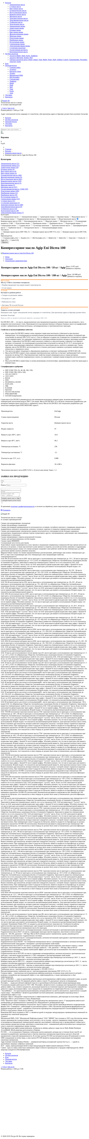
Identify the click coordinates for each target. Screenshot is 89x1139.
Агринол (13, 69)
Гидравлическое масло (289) (11, 175)
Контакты (8, 97)
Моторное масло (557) (9, 187)
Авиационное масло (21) (10, 163)
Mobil (12, 83)
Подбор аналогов (11, 54)
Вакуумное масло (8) (8, 171)
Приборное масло (56, 223)
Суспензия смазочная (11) (10, 203)
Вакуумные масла (16, 8)
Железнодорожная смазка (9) (11, 177)
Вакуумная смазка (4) (9, 173)
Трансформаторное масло (19, 20)
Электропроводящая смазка (20, 46)
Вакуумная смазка (16, 32)
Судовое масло (24, 225)
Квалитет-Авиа (15, 71)
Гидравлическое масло (25, 219)
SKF (11, 87)
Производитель (6, 236)
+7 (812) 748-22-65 (7, 108)
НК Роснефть (14, 77)
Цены (7, 257)
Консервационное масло (19, 52)
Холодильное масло (17, 24)
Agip (11, 93)
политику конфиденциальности (22, 506)
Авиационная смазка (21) (10, 165)
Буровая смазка (15, 30)
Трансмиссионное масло (19, 18)
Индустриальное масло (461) (11, 179)
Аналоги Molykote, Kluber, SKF (21, 58)
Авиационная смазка (17, 26)
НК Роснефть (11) (38, 238)
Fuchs (12, 91)
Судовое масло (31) (8, 201)
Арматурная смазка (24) (9, 167)
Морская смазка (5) (8, 185)
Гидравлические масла (18, 10)
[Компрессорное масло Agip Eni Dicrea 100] (17, 253)
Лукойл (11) (24, 238)
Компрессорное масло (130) (11, 181)
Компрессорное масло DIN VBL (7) (16, 232)
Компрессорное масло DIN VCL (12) (46, 232)
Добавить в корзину (73, 268)
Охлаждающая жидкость (19, 50)
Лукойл (12, 73)
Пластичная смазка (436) (10, 191)
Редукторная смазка (17, 42)
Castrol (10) (14, 240)
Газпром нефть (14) (10, 238)
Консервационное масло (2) (11, 183)
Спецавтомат (14, 79)
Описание (9, 259)
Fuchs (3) (81, 238)
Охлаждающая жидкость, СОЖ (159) (14, 189)
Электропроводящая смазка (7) (12, 213)
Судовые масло (15, 7)
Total (11, 89)
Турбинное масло (16, 22)
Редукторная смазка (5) (9, 197)
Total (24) (71, 238)
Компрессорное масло (18, 14)
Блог (7, 63)
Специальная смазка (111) (10, 199)
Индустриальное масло (18, 12)
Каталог (8, 3)
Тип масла (5, 230)
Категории (5, 215)
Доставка (8, 95)
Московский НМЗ (16, 75)
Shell (11, 85)
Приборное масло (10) (9, 195)
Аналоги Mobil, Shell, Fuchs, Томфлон (24, 56)
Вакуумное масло (78, 217)
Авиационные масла (17, 5)
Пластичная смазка (17, 38)
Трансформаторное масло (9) (11, 207)
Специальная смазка (17, 44)
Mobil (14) (52, 238)
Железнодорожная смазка (19, 34)
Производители (11, 65)
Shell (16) (62, 238)
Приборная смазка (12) (9, 193)
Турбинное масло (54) (9, 209)
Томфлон (13, 81)
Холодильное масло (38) (10, 211)
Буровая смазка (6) (8, 169)
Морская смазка (15, 36)
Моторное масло (16, 16)
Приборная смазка (16, 40)
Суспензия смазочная (17, 48)
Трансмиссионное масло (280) (12, 205)
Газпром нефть (15, 67)
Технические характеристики (16, 261)
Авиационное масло (11, 217)
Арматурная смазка (17, 28)
